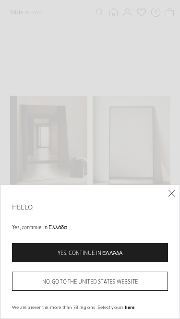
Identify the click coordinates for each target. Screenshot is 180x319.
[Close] (172, 193)
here (130, 307)
